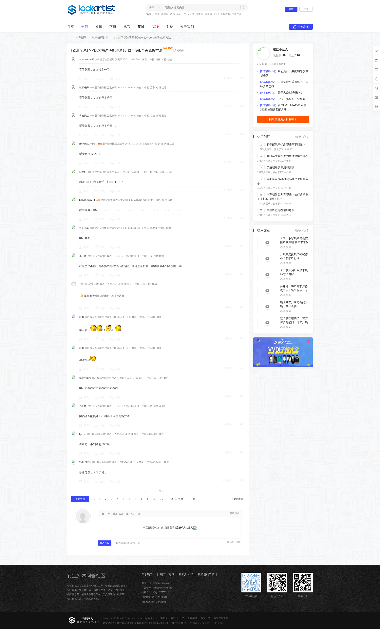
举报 (241, 77)
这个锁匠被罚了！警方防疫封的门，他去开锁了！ (294, 322)
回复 (86, 78)
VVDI (191, 14)
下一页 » (158, 491)
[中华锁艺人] (91, 14)
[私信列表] (376, 70)
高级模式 (234, 513)
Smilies (139, 514)
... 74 (162, 499)
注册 (306, 9)
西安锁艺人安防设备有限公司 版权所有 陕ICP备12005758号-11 (135, 623)
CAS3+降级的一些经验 (291, 98)
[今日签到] (376, 60)
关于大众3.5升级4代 (290, 92)
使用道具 (228, 77)
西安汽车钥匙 (221, 618)
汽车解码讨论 (100, 37)
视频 (127, 26)
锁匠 (157, 14)
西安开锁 (205, 618)
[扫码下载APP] (376, 106)
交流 (84, 26)
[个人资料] (263, 53)
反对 (117, 78)
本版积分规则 (234, 542)
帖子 (151, 7)
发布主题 (80, 499)
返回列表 (238, 499)
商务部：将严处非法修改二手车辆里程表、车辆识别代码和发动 (294, 290)
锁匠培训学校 (206, 574)
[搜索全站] (376, 88)
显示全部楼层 (107, 59)
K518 (216, 14)
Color (109, 514)
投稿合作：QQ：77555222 (155, 592)
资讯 (99, 26)
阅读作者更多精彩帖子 (283, 119)
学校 (169, 26)
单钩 (172, 14)
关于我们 (187, 26)
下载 (113, 26)
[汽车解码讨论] (268, 71)
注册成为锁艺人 (184, 527)
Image (115, 514)
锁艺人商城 (167, 574)
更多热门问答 (301, 136)
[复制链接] (178, 50)
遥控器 (164, 14)
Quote (127, 514)
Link (121, 514)
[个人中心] (376, 51)
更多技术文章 (301, 230)
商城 (141, 26)
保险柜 (199, 14)
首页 (70, 26)
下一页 (191, 499)
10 (154, 499)
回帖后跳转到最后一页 (128, 542)
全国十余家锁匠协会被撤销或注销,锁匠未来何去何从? (294, 242)
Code (133, 514)
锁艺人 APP (186, 574)
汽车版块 (81, 37)
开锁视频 (225, 14)
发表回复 (104, 543)
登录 (172, 527)
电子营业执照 (179, 623)
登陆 (291, 9)
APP (155, 26)
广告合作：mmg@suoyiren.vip (157, 587)
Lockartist (132, 618)
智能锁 (208, 14)
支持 (102, 78)
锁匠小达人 (280, 49)
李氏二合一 (238, 14)
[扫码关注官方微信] (376, 97)
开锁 (181, 618)
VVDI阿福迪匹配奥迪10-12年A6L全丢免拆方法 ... (144, 37)
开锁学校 (192, 618)
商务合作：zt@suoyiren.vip (155, 583)
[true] (242, 7)
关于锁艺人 (148, 574)
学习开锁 (181, 14)
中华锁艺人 (68, 38)
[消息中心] (376, 79)
